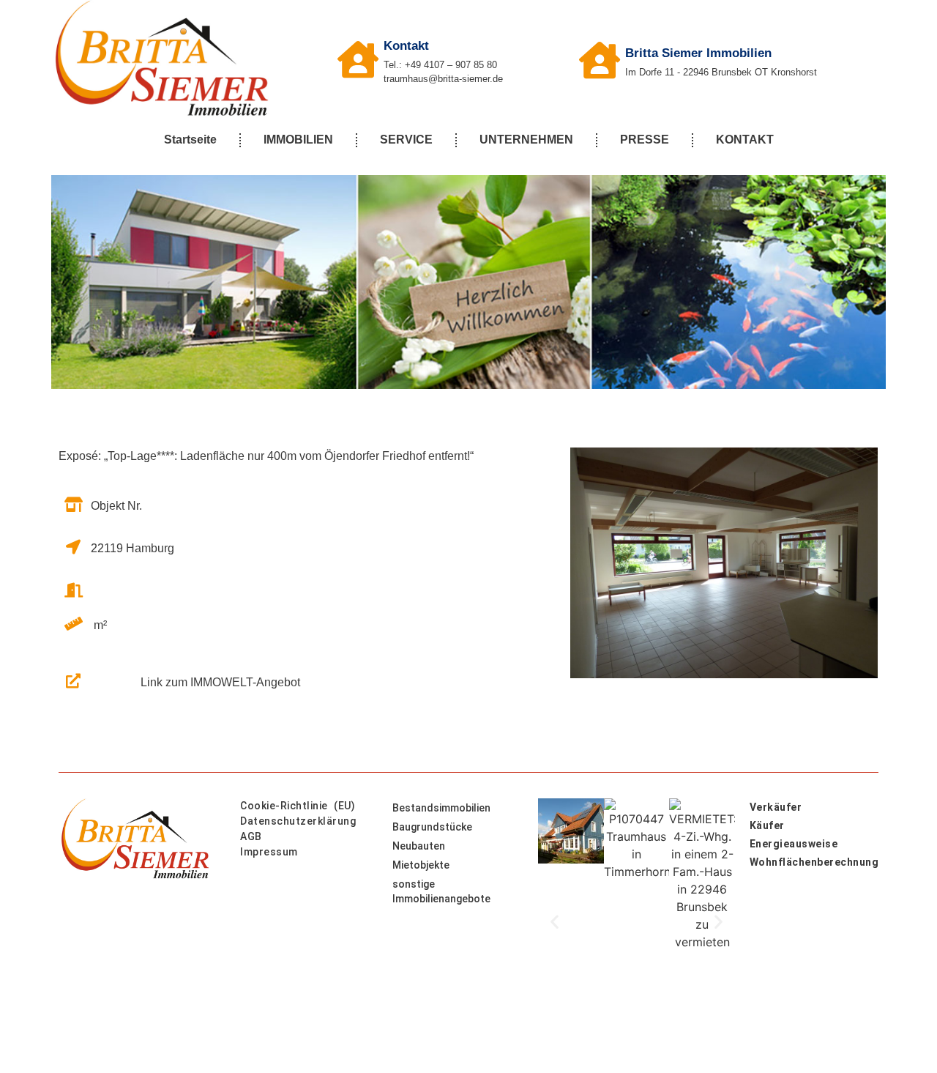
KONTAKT (745, 139)
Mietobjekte (420, 865)
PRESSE (644, 139)
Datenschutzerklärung (298, 821)
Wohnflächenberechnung (814, 862)
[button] (554, 921)
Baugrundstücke (432, 827)
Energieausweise (794, 844)
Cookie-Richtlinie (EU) (297, 806)
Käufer (767, 825)
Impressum (269, 852)
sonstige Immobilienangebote (441, 891)
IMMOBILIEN (298, 139)
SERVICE (406, 139)
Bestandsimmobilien (441, 808)
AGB (251, 836)
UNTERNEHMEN (526, 139)
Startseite (190, 139)
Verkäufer (776, 807)
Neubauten (418, 846)
